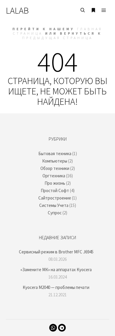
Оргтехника (53, 176)
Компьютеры (54, 161)
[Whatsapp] (53, 328)
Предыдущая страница (57, 38)
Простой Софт (55, 190)
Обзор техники (54, 168)
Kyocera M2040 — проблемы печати (56, 287)
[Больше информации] (93, 10)
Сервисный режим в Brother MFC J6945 (56, 252)
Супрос (55, 213)
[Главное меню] (103, 10)
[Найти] (82, 10)
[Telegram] (62, 328)
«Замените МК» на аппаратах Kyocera (56, 269)
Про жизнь (55, 183)
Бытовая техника (54, 153)
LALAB (17, 10)
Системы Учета (53, 205)
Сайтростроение (54, 198)
